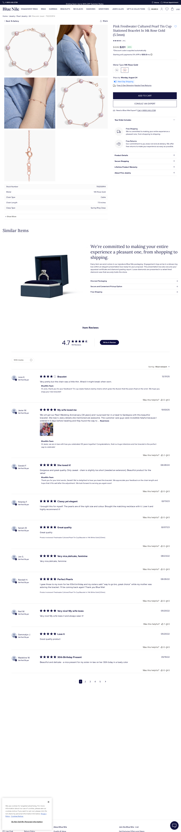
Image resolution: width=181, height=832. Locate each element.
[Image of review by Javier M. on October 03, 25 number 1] (46, 429)
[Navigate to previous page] (75, 682)
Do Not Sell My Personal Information (27, 822)
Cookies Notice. (17, 816)
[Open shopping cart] (172, 9)
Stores (156, 2)
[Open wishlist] (167, 9)
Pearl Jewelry (22, 16)
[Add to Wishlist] (175, 26)
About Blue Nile (60, 827)
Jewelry (12, 16)
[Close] (48, 802)
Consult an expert (144, 103)
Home (5, 16)
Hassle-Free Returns (142, 85)
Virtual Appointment (170, 2)
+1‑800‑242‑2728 (11, 2)
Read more (104, 421)
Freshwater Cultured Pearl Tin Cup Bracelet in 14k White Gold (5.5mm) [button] (79, 537)
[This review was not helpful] (167, 400)
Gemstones (104, 9)
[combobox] (159, 367)
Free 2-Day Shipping (125, 85)
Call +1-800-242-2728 (146, 110)
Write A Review (109, 342)
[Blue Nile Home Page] (11, 9)
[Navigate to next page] (105, 682)
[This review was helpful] (162, 400)
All (30, 16)
